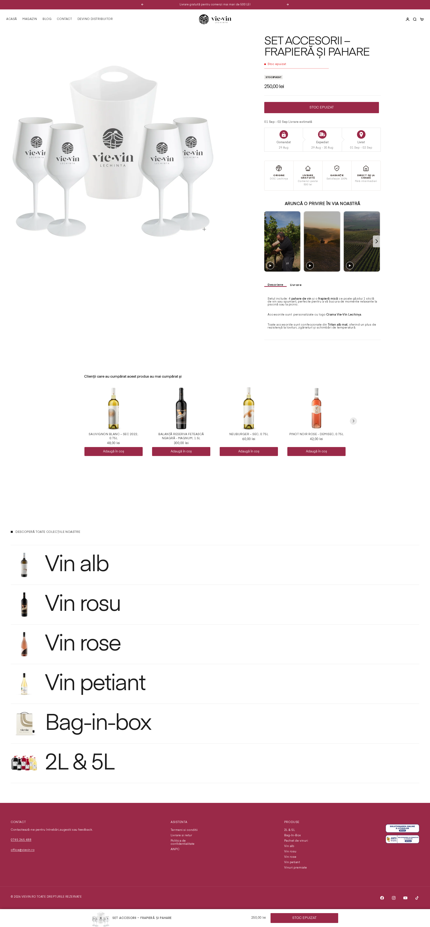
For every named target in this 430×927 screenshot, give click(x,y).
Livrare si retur (181, 835)
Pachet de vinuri (296, 840)
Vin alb (289, 846)
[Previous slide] (268, 241)
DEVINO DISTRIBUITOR (95, 19)
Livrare (296, 285)
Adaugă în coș (113, 451)
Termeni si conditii (184, 830)
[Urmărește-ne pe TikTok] (417, 898)
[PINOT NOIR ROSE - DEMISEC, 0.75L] (316, 408)
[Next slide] (377, 241)
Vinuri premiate (295, 867)
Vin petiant (292, 862)
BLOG (47, 19)
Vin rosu (290, 851)
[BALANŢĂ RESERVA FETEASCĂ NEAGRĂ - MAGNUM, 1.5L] (181, 408)
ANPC (175, 849)
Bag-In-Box (292, 835)
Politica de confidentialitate (183, 842)
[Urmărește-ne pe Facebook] (382, 898)
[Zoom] (204, 229)
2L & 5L (289, 830)
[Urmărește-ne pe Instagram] (393, 898)
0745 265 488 (21, 839)
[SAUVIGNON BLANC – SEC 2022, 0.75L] (113, 408)
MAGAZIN (29, 19)
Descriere (275, 285)
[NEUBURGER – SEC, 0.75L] (249, 408)
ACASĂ (11, 19)
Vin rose (290, 857)
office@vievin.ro (22, 850)
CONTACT (64, 19)
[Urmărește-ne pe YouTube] (405, 898)
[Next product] (353, 421)
